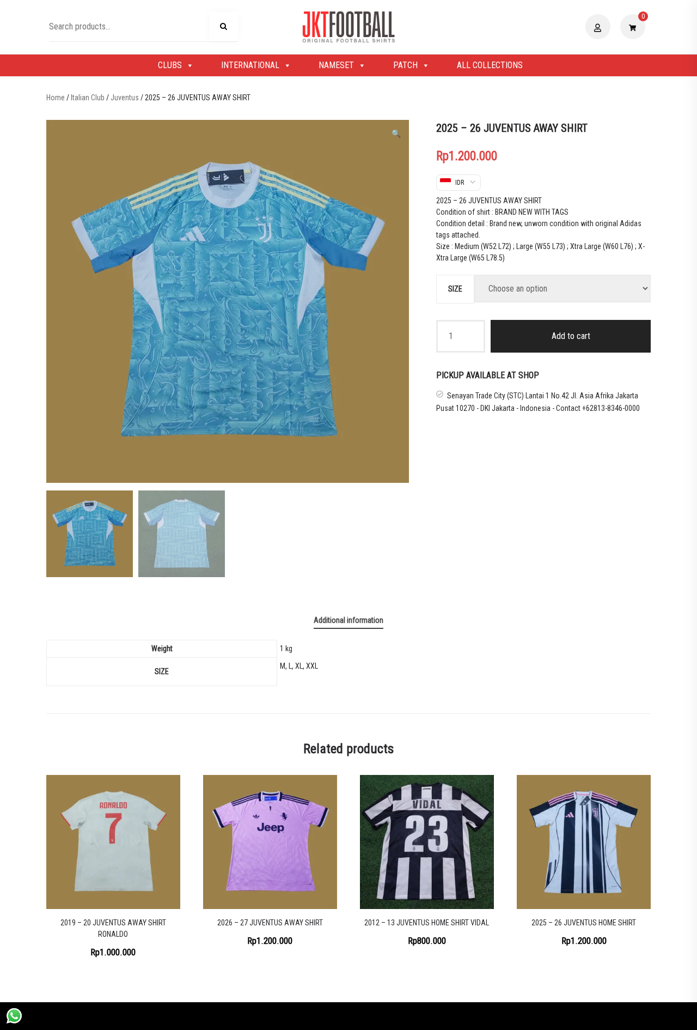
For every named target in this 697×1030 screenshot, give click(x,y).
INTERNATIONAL (250, 65)
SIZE (455, 288)
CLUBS (170, 65)
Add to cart (571, 335)
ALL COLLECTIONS (490, 65)
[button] (396, 134)
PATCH (405, 65)
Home (55, 97)
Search (224, 28)
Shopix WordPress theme (385, 1015)
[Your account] (599, 26)
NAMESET (336, 65)
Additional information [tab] (348, 620)
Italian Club (88, 97)
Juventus (125, 97)
